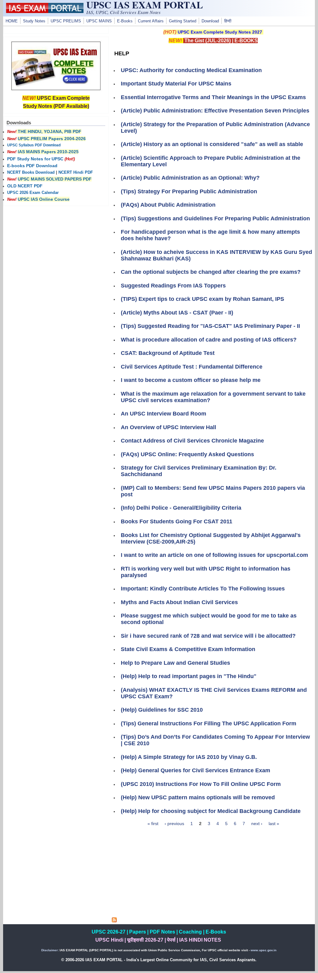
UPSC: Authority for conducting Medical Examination (191, 70)
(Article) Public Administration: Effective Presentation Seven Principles (215, 111)
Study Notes (34, 21)
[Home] (45, 11)
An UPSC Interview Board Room (163, 414)
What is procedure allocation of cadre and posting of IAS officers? (209, 340)
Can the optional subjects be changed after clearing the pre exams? (211, 272)
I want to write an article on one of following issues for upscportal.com (214, 555)
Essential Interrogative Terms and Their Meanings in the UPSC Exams (213, 97)
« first (153, 823)
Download (210, 21)
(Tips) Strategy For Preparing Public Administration (189, 191)
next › (256, 823)
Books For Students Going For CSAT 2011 (176, 521)
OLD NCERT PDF (25, 185)
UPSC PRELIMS (66, 21)
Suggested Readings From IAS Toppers (173, 285)
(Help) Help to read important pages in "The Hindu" (189, 676)
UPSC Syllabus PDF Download (34, 145)
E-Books (125, 21)
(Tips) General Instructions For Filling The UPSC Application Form (208, 723)
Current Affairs (151, 21)
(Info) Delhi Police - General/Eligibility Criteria (181, 508)
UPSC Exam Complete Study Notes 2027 (220, 32)
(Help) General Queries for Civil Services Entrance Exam (195, 770)
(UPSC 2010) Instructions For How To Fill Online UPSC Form (201, 784)
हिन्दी (227, 21)
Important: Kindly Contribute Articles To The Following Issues (203, 588)
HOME (12, 21)
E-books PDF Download (32, 165)
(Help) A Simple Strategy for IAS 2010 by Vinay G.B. (189, 757)
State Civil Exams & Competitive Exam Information (188, 649)
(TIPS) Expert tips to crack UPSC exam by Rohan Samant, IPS (202, 299)
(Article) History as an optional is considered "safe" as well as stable (212, 144)
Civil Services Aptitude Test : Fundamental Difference (191, 367)
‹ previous (174, 823)
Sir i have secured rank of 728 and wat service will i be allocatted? (208, 636)
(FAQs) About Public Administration (168, 205)
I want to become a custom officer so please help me (191, 380)
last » (274, 823)
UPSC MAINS (99, 21)
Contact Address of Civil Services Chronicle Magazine (192, 441)
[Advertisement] (213, 873)
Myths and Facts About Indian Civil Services (179, 602)
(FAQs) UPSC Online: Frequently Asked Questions (187, 454)
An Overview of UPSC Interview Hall (168, 427)
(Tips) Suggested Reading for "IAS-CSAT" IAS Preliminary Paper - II (210, 326)
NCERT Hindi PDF (75, 172)
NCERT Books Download (31, 172)
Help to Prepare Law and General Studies (175, 663)
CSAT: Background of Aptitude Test (168, 353)
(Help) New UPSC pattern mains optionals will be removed (198, 797)
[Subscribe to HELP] (114, 920)
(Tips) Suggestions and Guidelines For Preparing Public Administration (215, 218)
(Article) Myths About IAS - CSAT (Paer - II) (177, 313)
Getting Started (182, 21)
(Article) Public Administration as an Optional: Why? (190, 178)
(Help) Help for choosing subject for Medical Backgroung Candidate (211, 811)
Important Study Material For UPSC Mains (176, 83)
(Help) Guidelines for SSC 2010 (162, 710)
